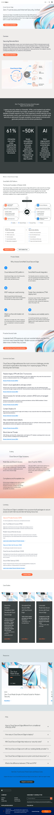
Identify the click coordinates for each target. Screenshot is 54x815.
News (2, 799)
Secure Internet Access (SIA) (10, 391)
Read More (7, 700)
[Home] (5, 2)
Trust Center (17, 801)
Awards (16, 797)
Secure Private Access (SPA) (10, 380)
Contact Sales (27, 574)
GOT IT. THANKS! (46, 811)
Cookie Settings (35, 811)
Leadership (4, 801)
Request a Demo (9, 249)
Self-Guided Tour (23, 249)
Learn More (7, 638)
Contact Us (17, 799)
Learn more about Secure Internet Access (14, 568)
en (45, 2)
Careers (3, 797)
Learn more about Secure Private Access (13, 540)
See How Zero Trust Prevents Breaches (15, 348)
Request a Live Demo (10, 24)
